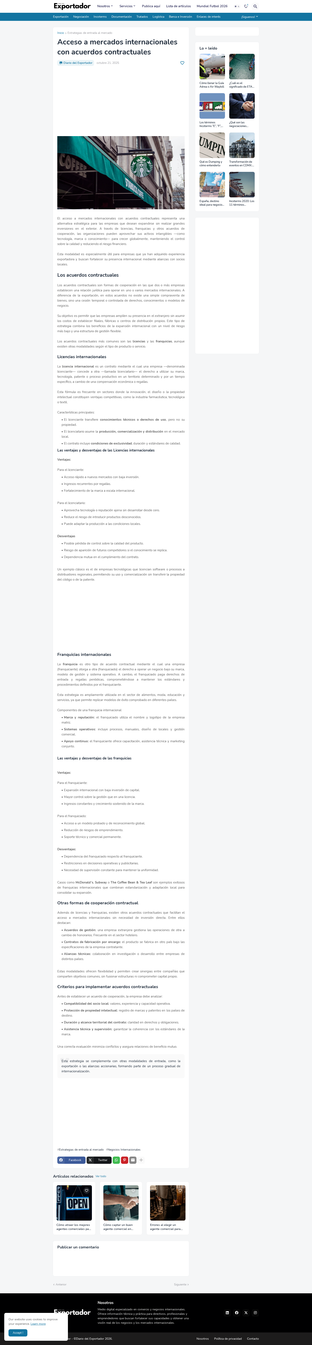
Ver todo (101, 1176)
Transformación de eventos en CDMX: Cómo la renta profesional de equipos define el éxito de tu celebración (240, 164)
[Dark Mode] (237, 6)
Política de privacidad (228, 1339)
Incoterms (100, 17)
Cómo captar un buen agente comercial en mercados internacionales (120, 1227)
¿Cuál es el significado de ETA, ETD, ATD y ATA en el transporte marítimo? (241, 85)
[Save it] (182, 63)
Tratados (142, 17)
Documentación (121, 17)
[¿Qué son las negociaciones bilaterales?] (242, 106)
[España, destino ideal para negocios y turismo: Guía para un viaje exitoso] (212, 184)
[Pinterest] (124, 1160)
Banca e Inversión (180, 17)
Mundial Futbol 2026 (212, 6)
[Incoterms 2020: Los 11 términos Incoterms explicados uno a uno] (242, 184)
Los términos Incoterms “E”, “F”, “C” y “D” (210, 124)
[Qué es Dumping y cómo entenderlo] (212, 145)
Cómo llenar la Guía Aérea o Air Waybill (212, 85)
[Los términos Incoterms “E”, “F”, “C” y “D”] (212, 106)
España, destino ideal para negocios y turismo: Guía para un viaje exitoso (212, 203)
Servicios (125, 6)
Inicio (60, 33)
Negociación (81, 17)
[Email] (132, 1160)
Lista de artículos (178, 6)
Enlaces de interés (209, 17)
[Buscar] (255, 6)
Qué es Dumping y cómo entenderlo (211, 164)
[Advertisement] (121, 101)
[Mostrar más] (141, 1160)
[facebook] (236, 1313)
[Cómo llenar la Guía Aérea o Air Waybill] (212, 66)
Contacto (253, 1339)
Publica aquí (151, 6)
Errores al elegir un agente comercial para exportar (165, 1227)
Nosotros (103, 6)
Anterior (61, 1284)
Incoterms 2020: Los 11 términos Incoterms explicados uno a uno (241, 203)
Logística (158, 17)
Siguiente (180, 1284)
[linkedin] (227, 1313)
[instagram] (255, 1313)
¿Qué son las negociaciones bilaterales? (237, 124)
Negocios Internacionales (124, 1149)
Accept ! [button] (18, 1333)
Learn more (38, 1324)
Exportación (61, 17)
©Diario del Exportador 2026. (93, 1339)
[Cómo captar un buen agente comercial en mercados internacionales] (121, 1203)
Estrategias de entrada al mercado (89, 33)
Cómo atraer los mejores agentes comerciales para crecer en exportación (74, 1227)
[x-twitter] (246, 1313)
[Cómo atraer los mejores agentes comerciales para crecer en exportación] (74, 1203)
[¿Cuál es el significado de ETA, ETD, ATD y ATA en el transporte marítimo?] (242, 66)
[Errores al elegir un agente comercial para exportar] (168, 1203)
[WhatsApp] (116, 1160)
